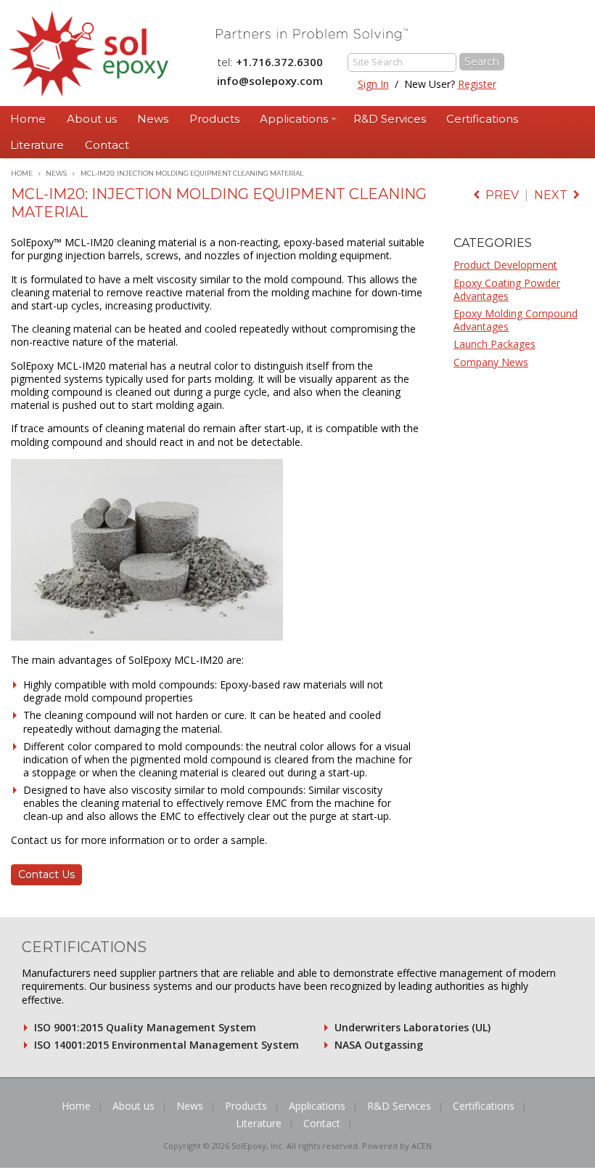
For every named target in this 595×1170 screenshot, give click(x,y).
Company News (491, 362)
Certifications (482, 119)
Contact (107, 145)
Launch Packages (495, 344)
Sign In (373, 84)
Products (214, 119)
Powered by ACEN (397, 1145)
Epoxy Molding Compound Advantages (516, 319)
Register (477, 84)
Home (28, 119)
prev (499, 195)
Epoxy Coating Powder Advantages (507, 289)
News (152, 119)
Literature (37, 145)
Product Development (505, 265)
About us (92, 119)
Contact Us (46, 874)
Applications (294, 119)
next (553, 195)
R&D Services (389, 119)
